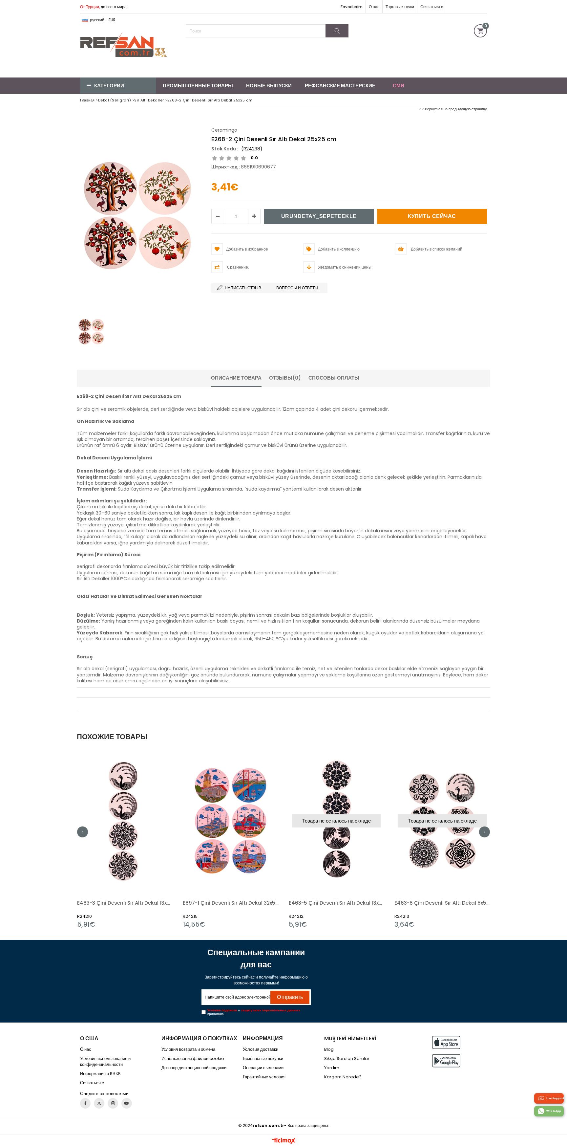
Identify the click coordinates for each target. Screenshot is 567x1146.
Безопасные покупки (263, 1059)
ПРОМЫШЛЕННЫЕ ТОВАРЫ (198, 85)
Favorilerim (352, 7)
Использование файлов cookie (192, 1059)
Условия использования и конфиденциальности (105, 1062)
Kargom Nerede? (343, 1077)
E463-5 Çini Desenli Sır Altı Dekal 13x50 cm (337, 902)
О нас (374, 7)
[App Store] (446, 1042)
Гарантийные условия (264, 1077)
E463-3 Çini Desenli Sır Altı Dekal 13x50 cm (125, 902)
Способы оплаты (333, 377)
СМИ (398, 85)
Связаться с (431, 7)
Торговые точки (400, 7)
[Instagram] (113, 1103)
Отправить (290, 997)
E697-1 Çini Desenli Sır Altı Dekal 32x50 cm (231, 902)
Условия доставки (260, 1049)
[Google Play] (446, 1061)
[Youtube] (126, 1103)
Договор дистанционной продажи (193, 1068)
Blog (329, 1049)
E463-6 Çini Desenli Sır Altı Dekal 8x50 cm (442, 902)
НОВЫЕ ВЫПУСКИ (269, 85)
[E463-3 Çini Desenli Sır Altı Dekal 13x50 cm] (125, 821)
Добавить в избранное (125, 838)
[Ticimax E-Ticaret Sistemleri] (283, 1141)
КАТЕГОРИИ (109, 85)
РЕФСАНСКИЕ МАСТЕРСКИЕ (340, 85)
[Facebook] (85, 1103)
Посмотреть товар (148, 838)
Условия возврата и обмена (188, 1049)
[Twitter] (99, 1103)
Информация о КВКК (100, 1074)
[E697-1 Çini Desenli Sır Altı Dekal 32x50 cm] (231, 821)
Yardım (331, 1068)
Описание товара (236, 377)
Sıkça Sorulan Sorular (346, 1059)
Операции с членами (263, 1068)
